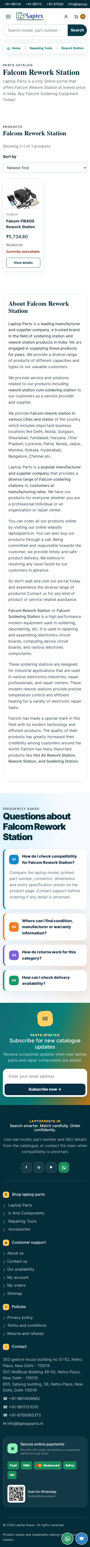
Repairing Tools (41, 48)
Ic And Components (25, 1213)
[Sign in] (66, 16)
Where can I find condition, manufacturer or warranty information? (42, 926)
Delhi (38, 431)
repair (76, 701)
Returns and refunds (25, 1333)
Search (77, 30)
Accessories (18, 1229)
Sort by (9, 156)
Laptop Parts (20, 467)
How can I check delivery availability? (41, 980)
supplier (23, 402)
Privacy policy (20, 1317)
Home (16, 48)
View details (23, 262)
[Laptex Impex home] (38, 16)
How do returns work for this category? (44, 955)
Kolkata (31, 450)
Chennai (36, 456)
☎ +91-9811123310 (20, 1406)
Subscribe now (45, 1089)
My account (18, 1277)
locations (16, 431)
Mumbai (15, 450)
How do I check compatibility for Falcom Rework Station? (44, 859)
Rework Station (72, 48)
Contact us (37, 593)
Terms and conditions (26, 1325)
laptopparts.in (21, 533)
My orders (16, 1285)
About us (15, 1253)
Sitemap (14, 1293)
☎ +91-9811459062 (21, 1398)
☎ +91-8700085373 (22, 1415)
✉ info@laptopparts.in (23, 1423)
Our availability (20, 1269)
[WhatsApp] (64, 1167)
